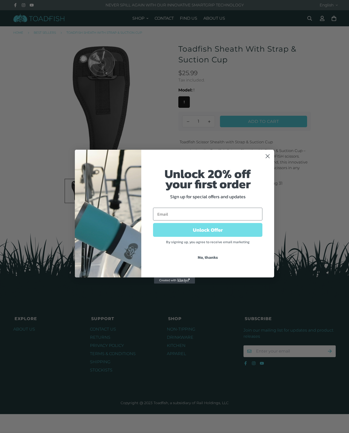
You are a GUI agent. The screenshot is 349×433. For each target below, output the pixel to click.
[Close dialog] (267, 156)
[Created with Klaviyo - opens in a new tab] (174, 280)
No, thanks (208, 257)
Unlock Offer (208, 230)
